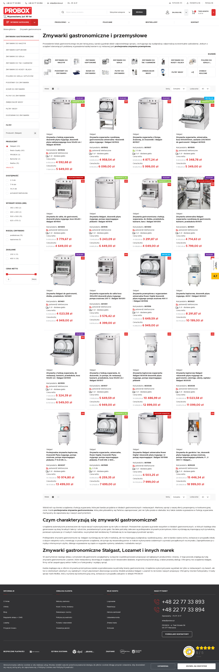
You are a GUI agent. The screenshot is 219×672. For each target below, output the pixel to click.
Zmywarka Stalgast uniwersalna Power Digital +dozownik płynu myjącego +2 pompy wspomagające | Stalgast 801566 (150, 455)
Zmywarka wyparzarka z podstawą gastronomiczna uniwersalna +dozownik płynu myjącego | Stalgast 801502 (107, 139)
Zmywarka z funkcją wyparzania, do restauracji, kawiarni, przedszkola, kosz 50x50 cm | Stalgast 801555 (63, 375)
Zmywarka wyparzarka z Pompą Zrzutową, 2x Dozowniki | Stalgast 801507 (147, 139)
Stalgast (49, 134)
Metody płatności (62, 601)
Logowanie (111, 601)
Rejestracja (111, 607)
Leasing (6, 623)
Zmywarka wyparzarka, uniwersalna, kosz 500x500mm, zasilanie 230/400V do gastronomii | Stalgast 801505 (193, 139)
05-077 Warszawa (169, 628)
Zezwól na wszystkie (196, 666)
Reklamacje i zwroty (63, 612)
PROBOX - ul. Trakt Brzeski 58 (173, 625)
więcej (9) (10, 167)
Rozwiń (212, 54)
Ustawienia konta (113, 617)
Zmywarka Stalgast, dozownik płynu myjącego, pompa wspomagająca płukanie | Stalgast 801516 (105, 219)
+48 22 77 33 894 (183, 609)
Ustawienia (163, 666)
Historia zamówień (114, 612)
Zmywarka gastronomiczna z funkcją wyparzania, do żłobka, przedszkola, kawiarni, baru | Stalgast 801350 (148, 219)
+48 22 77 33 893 (183, 602)
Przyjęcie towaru (9, 628)
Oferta (5, 607)
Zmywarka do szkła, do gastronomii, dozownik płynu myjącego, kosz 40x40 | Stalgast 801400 (63, 219)
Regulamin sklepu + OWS (12, 617)
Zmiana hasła (112, 623)
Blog (5, 612)
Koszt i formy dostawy (64, 607)
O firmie (6, 601)
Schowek (110, 628)
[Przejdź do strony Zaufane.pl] (189, 651)
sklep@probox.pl (168, 621)
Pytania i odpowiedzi (64, 623)
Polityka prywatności (64, 617)
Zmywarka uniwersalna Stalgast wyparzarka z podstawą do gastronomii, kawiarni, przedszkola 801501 (193, 219)
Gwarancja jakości (63, 628)
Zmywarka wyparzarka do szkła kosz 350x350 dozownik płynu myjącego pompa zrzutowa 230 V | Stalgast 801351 (107, 296)
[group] (205, 651)
